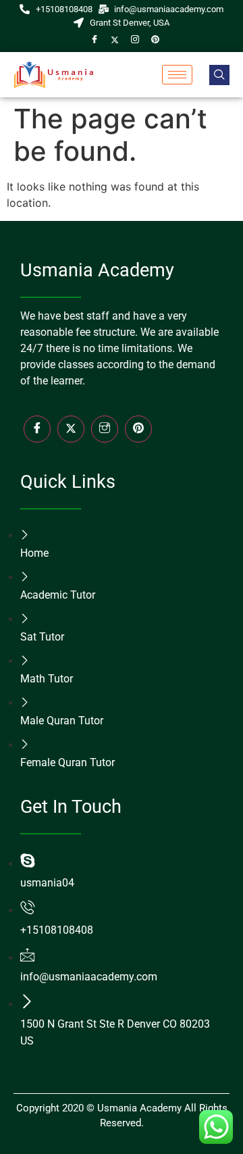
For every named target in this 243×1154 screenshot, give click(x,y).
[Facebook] (94, 39)
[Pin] (155, 39)
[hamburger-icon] (177, 74)
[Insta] (104, 429)
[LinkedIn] (138, 429)
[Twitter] (115, 39)
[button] (219, 75)
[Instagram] (135, 39)
